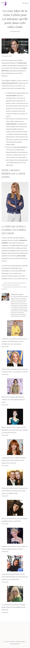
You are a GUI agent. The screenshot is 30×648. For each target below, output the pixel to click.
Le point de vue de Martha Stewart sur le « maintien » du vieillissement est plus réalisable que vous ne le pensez (15, 341)
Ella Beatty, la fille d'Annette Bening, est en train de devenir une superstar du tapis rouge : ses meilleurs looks (15, 490)
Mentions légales (20, 641)
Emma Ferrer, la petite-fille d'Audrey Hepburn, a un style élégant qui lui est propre (13, 399)
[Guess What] (4, 3)
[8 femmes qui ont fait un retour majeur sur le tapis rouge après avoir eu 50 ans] (15, 542)
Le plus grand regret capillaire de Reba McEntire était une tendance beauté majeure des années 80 (13, 460)
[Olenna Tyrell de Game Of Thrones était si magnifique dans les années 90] (15, 514)
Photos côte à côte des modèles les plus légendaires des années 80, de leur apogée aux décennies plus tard (15, 429)
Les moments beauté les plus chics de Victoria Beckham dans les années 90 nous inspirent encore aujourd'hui (15, 576)
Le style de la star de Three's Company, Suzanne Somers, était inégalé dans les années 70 (14, 607)
